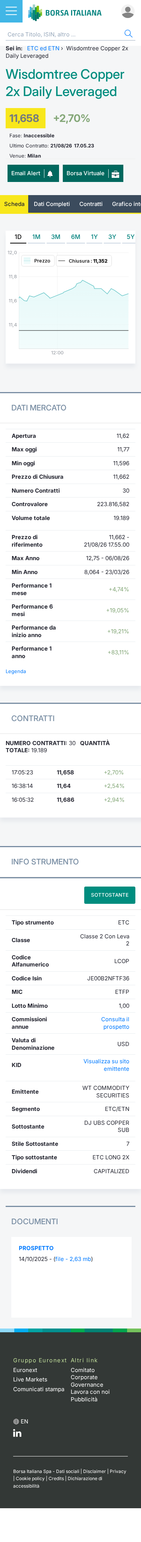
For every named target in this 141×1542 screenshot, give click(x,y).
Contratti (91, 203)
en (24, 1421)
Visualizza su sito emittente (106, 1065)
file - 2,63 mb (73, 1258)
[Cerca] (127, 35)
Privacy (118, 1471)
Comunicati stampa (38, 1389)
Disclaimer (94, 1471)
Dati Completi (52, 203)
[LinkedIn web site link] (17, 1434)
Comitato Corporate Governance (87, 1377)
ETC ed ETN (43, 48)
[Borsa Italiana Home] (65, 11)
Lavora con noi (90, 1391)
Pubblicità (84, 1399)
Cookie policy (30, 1478)
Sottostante (110, 895)
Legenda (16, 671)
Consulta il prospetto (115, 1023)
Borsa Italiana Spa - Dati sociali (46, 1471)
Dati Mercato (39, 407)
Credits (56, 1478)
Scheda (14, 203)
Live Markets (30, 1379)
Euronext (25, 1370)
